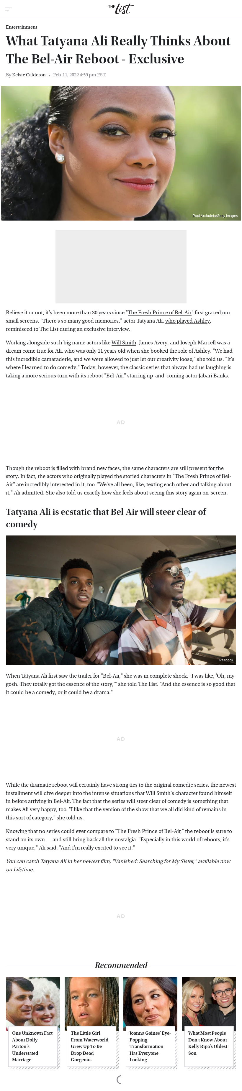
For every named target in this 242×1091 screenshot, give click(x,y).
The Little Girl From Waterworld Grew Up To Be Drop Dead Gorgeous (89, 1046)
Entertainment (21, 27)
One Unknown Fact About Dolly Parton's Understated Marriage (32, 1046)
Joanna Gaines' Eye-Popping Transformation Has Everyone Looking (150, 1046)
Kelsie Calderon (29, 75)
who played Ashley (187, 321)
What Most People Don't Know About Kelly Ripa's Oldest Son (207, 1043)
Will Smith (124, 343)
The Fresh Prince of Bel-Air (160, 313)
